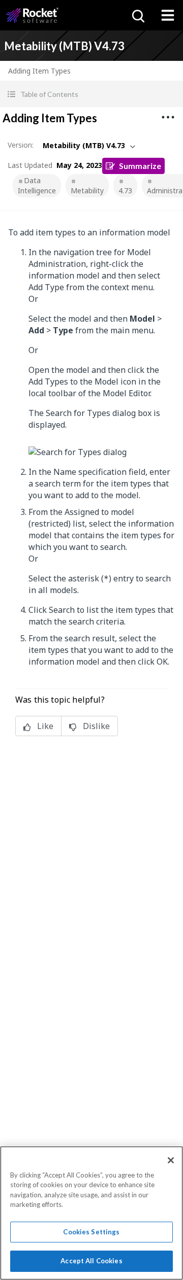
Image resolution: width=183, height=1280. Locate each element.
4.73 (125, 190)
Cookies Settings (91, 1232)
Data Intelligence (37, 185)
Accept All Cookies (91, 1261)
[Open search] (137, 15)
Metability (87, 190)
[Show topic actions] (168, 117)
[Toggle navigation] (168, 15)
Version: (21, 145)
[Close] (171, 1160)
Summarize (140, 165)
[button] (91, 94)
